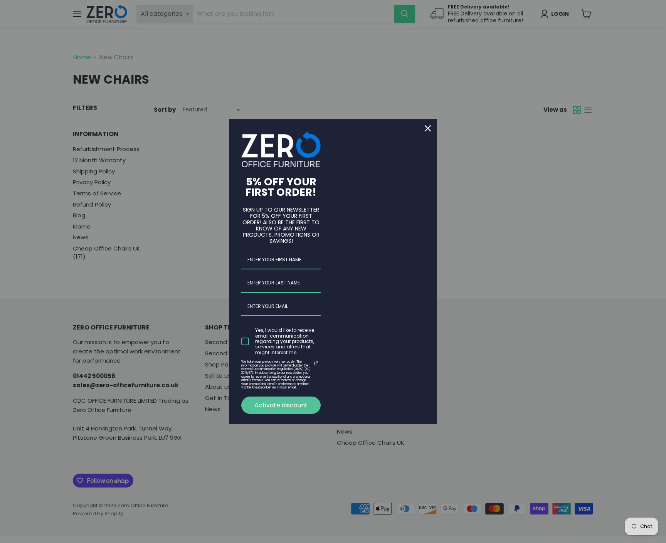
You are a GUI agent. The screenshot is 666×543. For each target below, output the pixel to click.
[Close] (428, 128)
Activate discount (281, 405)
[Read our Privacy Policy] (316, 363)
